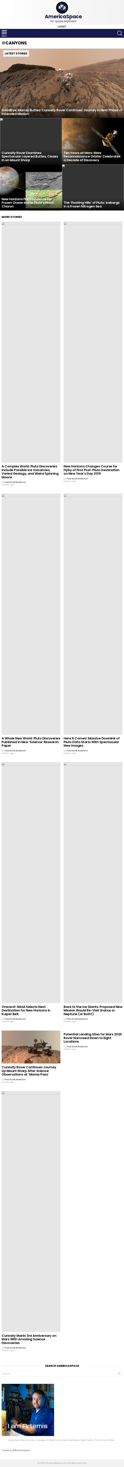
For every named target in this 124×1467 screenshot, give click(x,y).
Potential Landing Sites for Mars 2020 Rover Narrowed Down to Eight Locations (93, 1038)
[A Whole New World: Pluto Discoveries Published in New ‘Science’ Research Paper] (31, 614)
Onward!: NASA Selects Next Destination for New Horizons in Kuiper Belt (26, 1010)
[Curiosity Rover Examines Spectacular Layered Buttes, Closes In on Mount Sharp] (31, 141)
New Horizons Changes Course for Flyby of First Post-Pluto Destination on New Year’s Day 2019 (91, 470)
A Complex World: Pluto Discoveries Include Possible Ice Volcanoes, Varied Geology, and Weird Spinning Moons (30, 471)
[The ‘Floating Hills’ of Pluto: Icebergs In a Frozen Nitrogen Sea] (93, 187)
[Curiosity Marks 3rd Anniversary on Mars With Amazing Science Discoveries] (31, 1211)
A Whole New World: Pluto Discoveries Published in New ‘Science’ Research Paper (31, 742)
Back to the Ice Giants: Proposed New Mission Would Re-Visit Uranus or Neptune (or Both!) (93, 1010)
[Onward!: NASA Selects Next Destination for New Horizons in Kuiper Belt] (31, 882)
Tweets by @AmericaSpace (16, 1450)
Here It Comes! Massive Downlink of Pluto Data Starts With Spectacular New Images (91, 742)
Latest (62, 27)
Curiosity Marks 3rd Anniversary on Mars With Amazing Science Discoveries (29, 1339)
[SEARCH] (119, 33)
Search (119, 1374)
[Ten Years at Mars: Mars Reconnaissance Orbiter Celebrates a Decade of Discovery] (93, 141)
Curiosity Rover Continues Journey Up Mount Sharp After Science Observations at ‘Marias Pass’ (29, 1071)
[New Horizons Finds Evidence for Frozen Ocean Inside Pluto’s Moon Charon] (31, 187)
